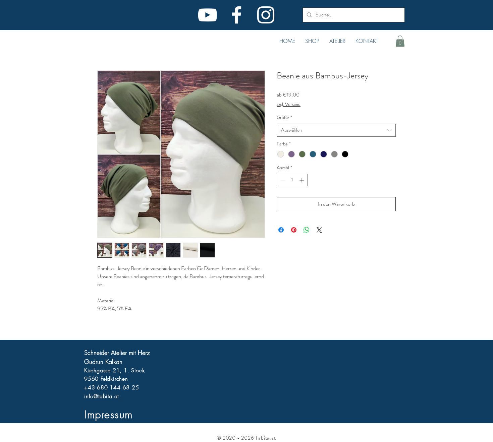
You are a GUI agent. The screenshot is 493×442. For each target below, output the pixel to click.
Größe (284, 117)
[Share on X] (319, 230)
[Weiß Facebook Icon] (236, 14)
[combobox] (336, 130)
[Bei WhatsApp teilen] (307, 230)
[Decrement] (282, 180)
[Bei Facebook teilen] (281, 230)
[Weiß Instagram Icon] (265, 14)
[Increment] (302, 180)
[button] (312, 41)
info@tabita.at (101, 396)
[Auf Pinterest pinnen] (294, 230)
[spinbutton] (292, 180)
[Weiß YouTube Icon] (207, 14)
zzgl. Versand (288, 104)
